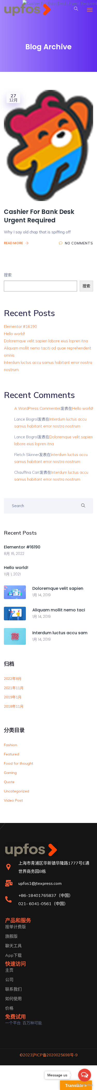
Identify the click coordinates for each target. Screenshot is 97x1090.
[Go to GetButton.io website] (84, 1084)
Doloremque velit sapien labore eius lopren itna (46, 340)
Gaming (10, 772)
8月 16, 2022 (14, 553)
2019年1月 (12, 697)
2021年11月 (14, 688)
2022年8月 (12, 678)
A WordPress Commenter (37, 408)
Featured (11, 754)
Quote (9, 782)
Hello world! (14, 333)
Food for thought (18, 763)
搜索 (8, 274)
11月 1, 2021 (12, 574)
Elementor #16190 (20, 326)
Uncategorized (16, 791)
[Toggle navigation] (90, 10)
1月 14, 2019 (41, 595)
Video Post (13, 800)
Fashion (10, 745)
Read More (14, 243)
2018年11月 (14, 706)
